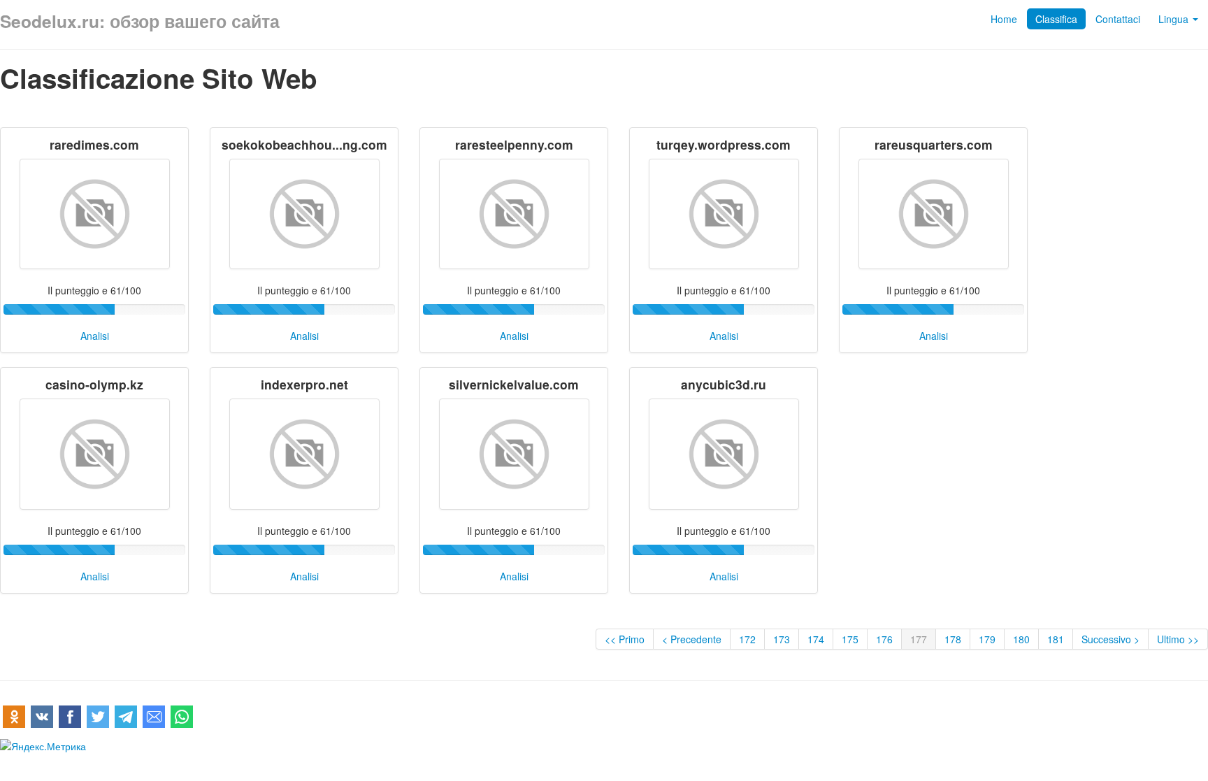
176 (884, 639)
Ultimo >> (1178, 639)
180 (1021, 639)
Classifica (1056, 19)
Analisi (94, 336)
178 (952, 639)
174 (815, 639)
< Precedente (691, 639)
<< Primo (625, 639)
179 (987, 639)
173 (781, 639)
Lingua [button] (1174, 19)
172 (747, 639)
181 (1055, 639)
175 (850, 639)
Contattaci (1117, 19)
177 (918, 639)
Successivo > (1110, 639)
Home (1004, 19)
